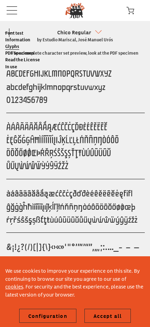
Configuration (47, 316)
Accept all (107, 316)
